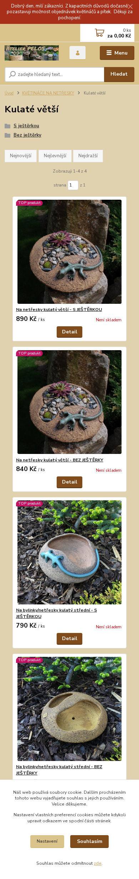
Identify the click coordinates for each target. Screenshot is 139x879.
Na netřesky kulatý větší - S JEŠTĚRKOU (59, 309)
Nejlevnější (55, 156)
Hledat (119, 74)
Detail (69, 331)
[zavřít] (130, 7)
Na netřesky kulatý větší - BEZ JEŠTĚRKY (59, 460)
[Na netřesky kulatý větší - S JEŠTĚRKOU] (69, 251)
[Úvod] (32, 53)
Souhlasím (89, 841)
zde (98, 863)
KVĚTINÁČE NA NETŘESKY (48, 93)
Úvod (9, 93)
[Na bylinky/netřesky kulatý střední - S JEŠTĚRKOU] (69, 552)
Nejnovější (20, 156)
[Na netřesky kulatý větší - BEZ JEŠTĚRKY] (69, 402)
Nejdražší (88, 156)
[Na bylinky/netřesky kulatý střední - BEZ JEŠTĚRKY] (69, 709)
